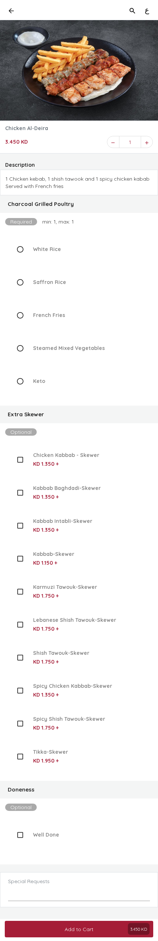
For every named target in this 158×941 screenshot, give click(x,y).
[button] (79, 204)
